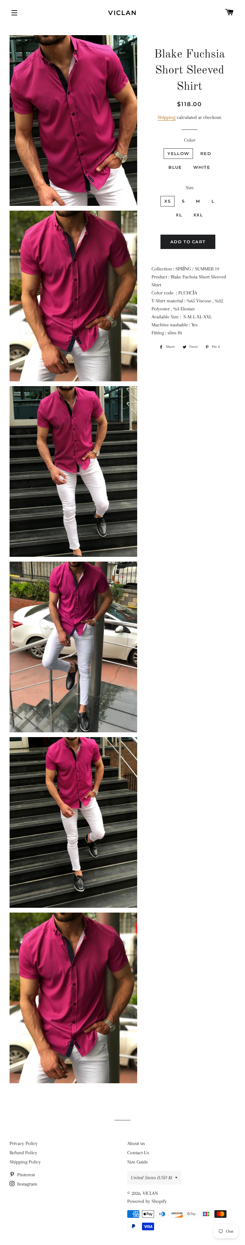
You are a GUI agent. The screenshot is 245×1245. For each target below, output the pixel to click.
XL (179, 214)
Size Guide (137, 1162)
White (202, 167)
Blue (175, 167)
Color (189, 140)
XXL (198, 214)
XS (167, 201)
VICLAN (122, 13)
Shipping (166, 117)
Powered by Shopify (147, 1201)
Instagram (26, 1184)
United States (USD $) (151, 1177)
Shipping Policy (25, 1162)
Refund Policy (23, 1153)
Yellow (178, 153)
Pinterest (25, 1175)
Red (205, 153)
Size (190, 188)
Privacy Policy (24, 1143)
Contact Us (138, 1153)
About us (136, 1143)
